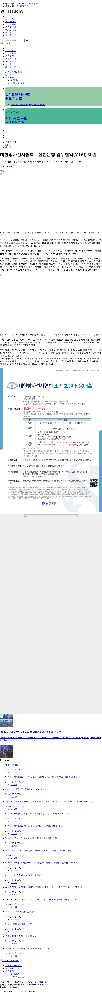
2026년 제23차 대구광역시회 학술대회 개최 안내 (27, 948)
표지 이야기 (10, 19)
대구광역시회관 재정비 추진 (18, 924)
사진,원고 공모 (17, 83)
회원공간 (9, 77)
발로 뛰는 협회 (12, 765)
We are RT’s (10, 30)
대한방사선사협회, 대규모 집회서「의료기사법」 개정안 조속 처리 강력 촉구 (41, 777)
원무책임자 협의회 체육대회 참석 (21, 936)
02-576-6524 (42, 984)
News (7, 145)
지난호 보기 (10, 35)
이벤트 (8, 32)
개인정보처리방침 (13, 72)
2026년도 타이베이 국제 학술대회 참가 (23, 875)
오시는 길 (9, 75)
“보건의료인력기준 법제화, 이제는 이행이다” (26, 789)
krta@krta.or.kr (12, 987)
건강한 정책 (10, 24)
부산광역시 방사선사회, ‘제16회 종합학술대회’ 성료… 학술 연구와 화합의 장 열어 (43, 887)
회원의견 (15, 80)
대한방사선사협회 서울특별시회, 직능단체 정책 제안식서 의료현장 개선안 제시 (42, 863)
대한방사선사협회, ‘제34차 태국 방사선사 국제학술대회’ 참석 (34, 826)
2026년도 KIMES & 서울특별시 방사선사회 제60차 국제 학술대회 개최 (38, 850)
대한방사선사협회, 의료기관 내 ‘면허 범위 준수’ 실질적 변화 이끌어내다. (39, 814)
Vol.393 (8, 166)
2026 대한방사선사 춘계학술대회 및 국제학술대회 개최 (31, 838)
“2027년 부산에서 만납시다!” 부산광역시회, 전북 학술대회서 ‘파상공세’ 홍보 (41, 899)
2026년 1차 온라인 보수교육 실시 (20, 912)
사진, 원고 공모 (21, 6)
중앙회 (8, 147)
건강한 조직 (10, 21)
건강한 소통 (10, 27)
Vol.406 (14, 772)
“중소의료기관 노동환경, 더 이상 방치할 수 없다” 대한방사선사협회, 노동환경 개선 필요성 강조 (50, 801)
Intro (7, 16)
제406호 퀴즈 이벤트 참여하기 (28, 3)
